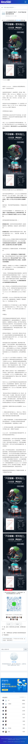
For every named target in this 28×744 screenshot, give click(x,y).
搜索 (25, 649)
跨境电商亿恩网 (10, 741)
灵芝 (9, 731)
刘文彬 (9, 728)
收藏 (17, 624)
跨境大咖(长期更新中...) (9, 7)
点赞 (9, 624)
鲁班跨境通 (23, 741)
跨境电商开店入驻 (17, 741)
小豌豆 (9, 703)
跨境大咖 (18, 20)
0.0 (8, 700)
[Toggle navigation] (25, 2)
